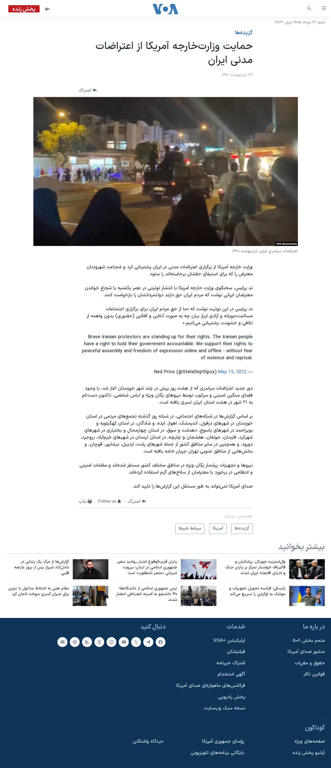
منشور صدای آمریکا (306, 651)
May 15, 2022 (232, 372)
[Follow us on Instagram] (111, 642)
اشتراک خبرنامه (230, 663)
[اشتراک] (62, 642)
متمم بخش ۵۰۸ (308, 640)
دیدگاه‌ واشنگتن (148, 741)
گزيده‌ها (244, 33)
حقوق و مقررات (310, 663)
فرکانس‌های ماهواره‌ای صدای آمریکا (210, 685)
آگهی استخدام (231, 674)
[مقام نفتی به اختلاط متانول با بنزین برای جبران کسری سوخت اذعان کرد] (90, 596)
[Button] (88, 90)
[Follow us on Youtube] (124, 642)
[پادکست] (75, 642)
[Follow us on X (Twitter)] (136, 642)
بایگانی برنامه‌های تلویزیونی (217, 752)
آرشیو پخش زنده (308, 752)
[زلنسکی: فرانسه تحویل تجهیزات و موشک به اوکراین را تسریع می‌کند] (307, 596)
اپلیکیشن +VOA (229, 640)
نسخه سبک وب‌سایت (224, 708)
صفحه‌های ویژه (310, 741)
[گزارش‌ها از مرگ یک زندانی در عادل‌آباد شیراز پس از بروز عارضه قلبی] (90, 569)
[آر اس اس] (87, 642)
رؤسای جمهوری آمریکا (223, 741)
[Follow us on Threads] (99, 642)
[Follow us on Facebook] (161, 642)
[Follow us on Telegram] (148, 642)
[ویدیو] (47, 9)
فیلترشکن (236, 651)
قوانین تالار (314, 674)
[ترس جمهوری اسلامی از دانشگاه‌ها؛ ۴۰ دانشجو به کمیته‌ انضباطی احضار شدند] (198, 596)
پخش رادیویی (231, 697)
